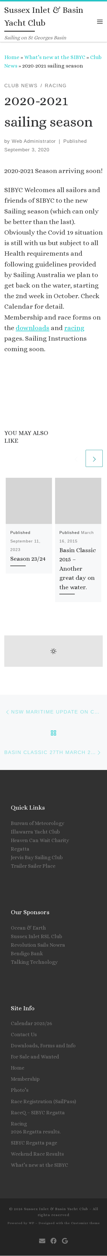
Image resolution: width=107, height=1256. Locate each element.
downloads (32, 328)
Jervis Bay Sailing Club (37, 857)
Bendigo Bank (27, 953)
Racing (19, 1124)
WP (31, 1223)
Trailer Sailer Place (33, 866)
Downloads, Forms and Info (43, 1045)
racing (74, 328)
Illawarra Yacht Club (35, 832)
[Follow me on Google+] (65, 1241)
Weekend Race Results (37, 1154)
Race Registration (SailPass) (43, 1101)
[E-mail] (42, 1241)
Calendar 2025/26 (31, 1023)
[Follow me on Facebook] (54, 1241)
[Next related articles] (94, 458)
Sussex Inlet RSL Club (36, 936)
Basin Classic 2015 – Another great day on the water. (77, 568)
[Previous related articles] (75, 458)
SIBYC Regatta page (34, 1143)
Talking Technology (34, 962)
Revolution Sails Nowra (38, 945)
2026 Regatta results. (36, 1132)
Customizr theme (85, 1223)
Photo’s (20, 1090)
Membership (25, 1079)
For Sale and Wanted (35, 1057)
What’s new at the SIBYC (54, 57)
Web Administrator (34, 141)
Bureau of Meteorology (37, 823)
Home (11, 57)
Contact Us (24, 1034)
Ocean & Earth (28, 928)
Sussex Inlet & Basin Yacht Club (56, 1209)
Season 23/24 (28, 558)
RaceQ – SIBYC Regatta (38, 1112)
